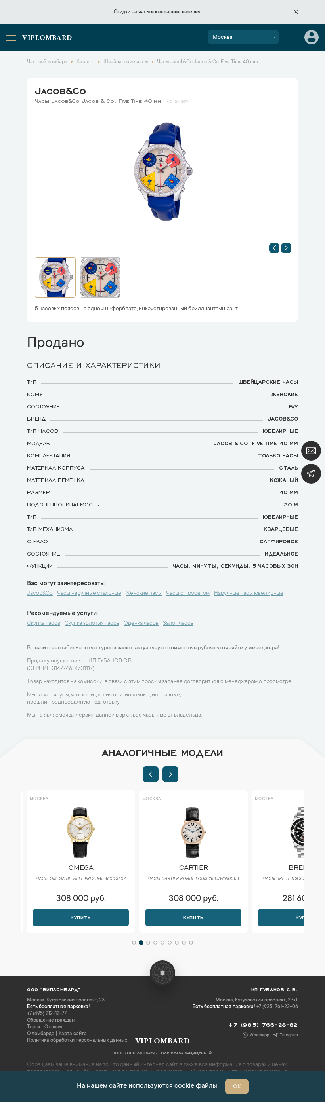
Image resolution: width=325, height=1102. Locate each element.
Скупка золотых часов (92, 623)
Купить (81, 917)
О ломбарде (40, 1034)
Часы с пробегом (188, 593)
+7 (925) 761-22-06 (277, 1007)
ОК (237, 1087)
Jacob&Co (60, 89)
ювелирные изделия (177, 12)
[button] (274, 248)
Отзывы (53, 1027)
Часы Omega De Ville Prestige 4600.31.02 (81, 879)
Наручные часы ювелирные (248, 593)
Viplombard (47, 38)
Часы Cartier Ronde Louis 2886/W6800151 (193, 879)
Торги (33, 1027)
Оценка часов (141, 623)
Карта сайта (73, 1034)
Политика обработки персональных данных (77, 1040)
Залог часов (178, 623)
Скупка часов (43, 623)
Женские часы (144, 593)
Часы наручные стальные (89, 593)
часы (144, 12)
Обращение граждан (51, 1020)
